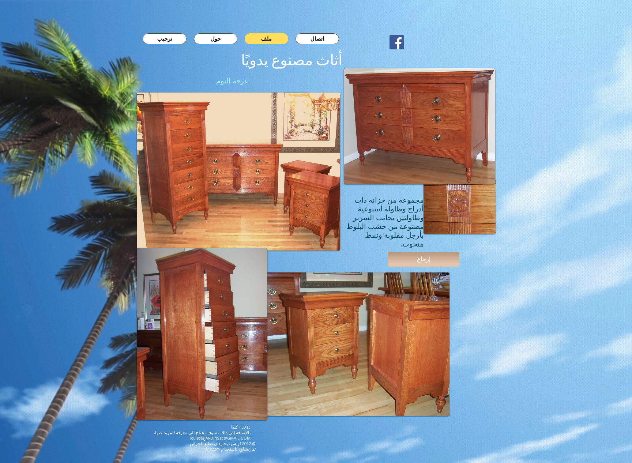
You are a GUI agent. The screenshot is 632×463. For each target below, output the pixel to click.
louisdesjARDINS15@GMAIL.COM (220, 438)
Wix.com (212, 449)
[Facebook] (397, 42)
